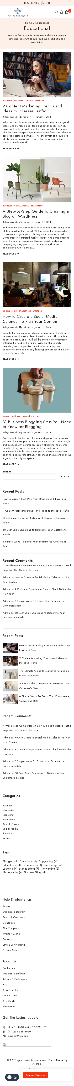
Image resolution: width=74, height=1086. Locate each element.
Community (28, 861)
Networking (50, 869)
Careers (7, 939)
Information (21, 100)
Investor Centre (11, 934)
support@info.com (18, 1036)
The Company (11, 928)
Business (7, 100)
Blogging (10, 861)
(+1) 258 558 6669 (19, 1031)
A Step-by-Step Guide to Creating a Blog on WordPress (36, 213)
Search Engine (11, 824)
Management (29, 869)
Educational (12, 865)
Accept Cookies (35, 1075)
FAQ (5, 984)
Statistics (37, 206)
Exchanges (9, 923)
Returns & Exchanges (15, 979)
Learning (10, 869)
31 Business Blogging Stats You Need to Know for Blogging (37, 424)
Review (6, 906)
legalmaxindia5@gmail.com (18, 116)
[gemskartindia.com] (18, 12)
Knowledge (53, 865)
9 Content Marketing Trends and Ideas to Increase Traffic (32, 108)
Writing (37, 311)
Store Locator (10, 990)
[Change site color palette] (12, 1077)
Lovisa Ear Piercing (14, 945)
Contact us (9, 968)
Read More (11, 148)
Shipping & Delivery (14, 912)
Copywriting (48, 861)
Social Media (21, 206)
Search (7, 471)
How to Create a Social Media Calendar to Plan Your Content (31, 318)
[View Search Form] (56, 12)
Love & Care (10, 995)
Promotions (37, 100)
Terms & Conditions (14, 917)
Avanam (37, 1064)
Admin (6, 577)
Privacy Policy (11, 950)
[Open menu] (4, 12)
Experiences (32, 865)
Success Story (35, 872)
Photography (13, 872)
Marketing (9, 416)
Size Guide (9, 1001)
